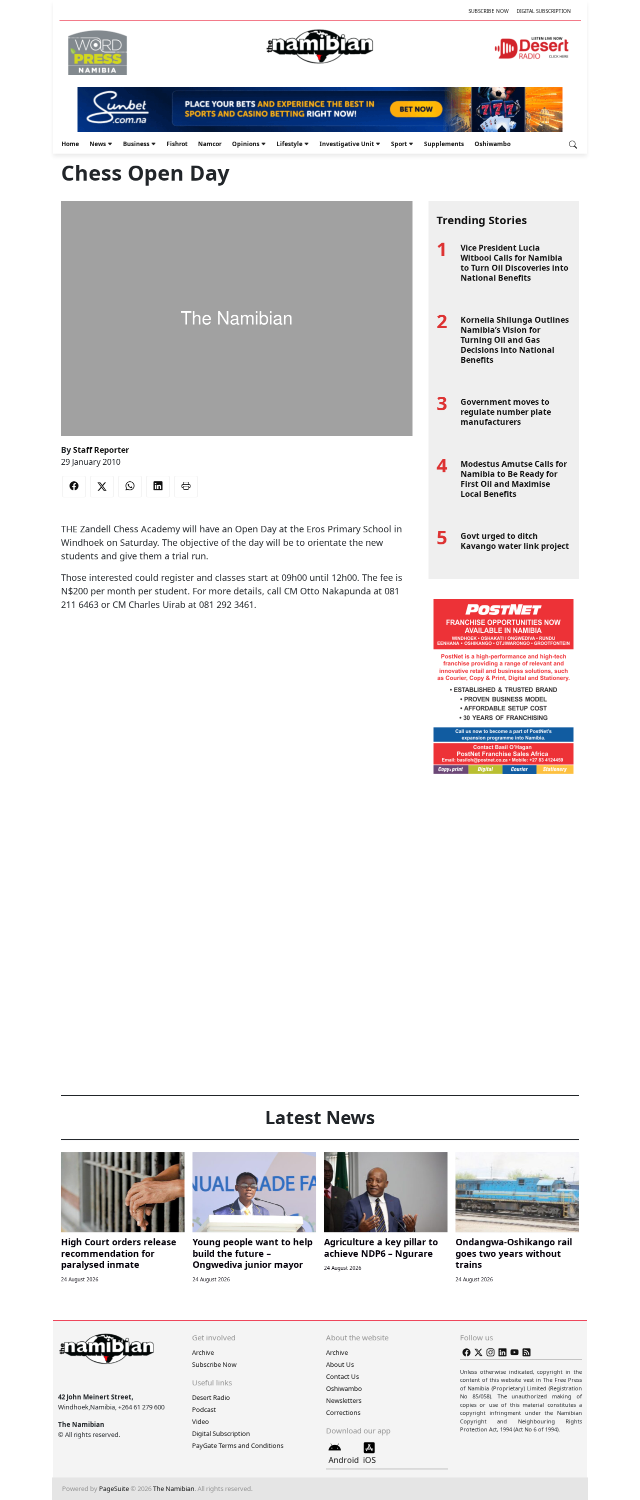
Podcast (204, 1409)
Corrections (343, 1412)
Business (136, 144)
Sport (399, 144)
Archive (203, 1352)
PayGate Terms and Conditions (238, 1445)
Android (343, 1459)
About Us (340, 1364)
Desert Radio (211, 1397)
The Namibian (173, 1488)
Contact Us (342, 1376)
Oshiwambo (492, 144)
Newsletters (344, 1400)
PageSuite (114, 1488)
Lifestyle (289, 144)
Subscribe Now (488, 11)
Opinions (246, 144)
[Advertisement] (236, 641)
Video (200, 1421)
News (98, 144)
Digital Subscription (543, 11)
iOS (369, 1459)
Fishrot (177, 144)
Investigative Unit (347, 144)
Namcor (210, 144)
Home (70, 144)
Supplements (444, 144)
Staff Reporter (101, 449)
